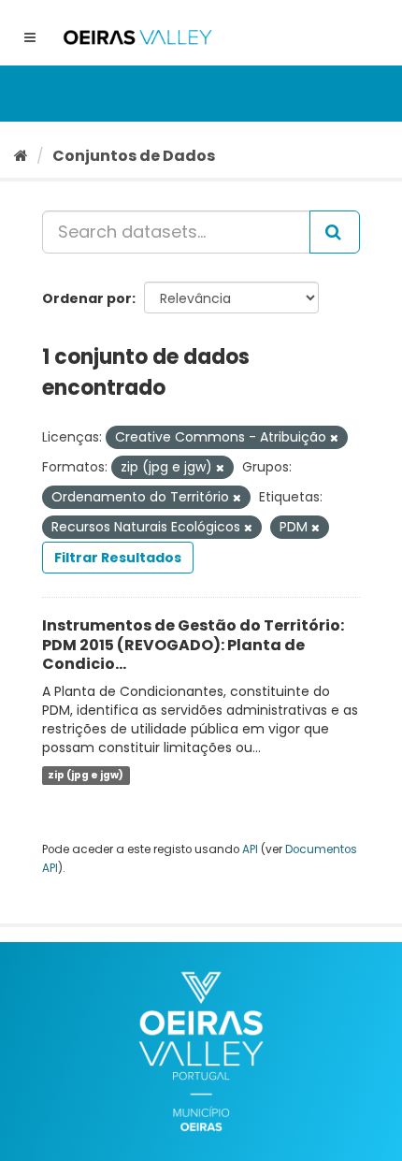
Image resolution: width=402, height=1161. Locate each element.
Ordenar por (87, 298)
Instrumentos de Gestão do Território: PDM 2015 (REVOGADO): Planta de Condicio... (193, 645)
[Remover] (334, 437)
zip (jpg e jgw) (85, 775)
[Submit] (334, 232)
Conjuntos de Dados (133, 156)
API (250, 849)
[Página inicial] (21, 156)
